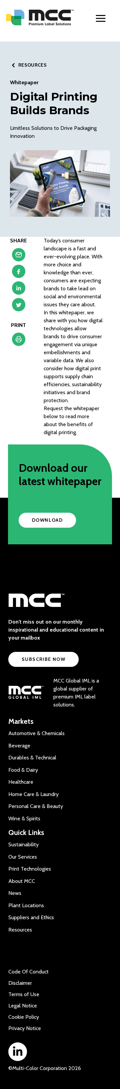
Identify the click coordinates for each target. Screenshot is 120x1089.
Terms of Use (23, 994)
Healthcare (20, 782)
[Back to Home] (40, 17)
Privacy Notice (24, 1028)
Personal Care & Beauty (35, 806)
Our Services (22, 857)
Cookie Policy (23, 1017)
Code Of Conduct (28, 971)
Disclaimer (20, 983)
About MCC (21, 881)
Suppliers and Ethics (31, 917)
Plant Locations (26, 905)
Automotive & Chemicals (36, 733)
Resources (20, 930)
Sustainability (23, 844)
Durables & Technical (32, 757)
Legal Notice (22, 1005)
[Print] (18, 341)
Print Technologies (29, 869)
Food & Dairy (23, 770)
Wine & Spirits (24, 818)
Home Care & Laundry (33, 794)
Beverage (19, 745)
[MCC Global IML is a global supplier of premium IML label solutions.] (25, 693)
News (14, 893)
